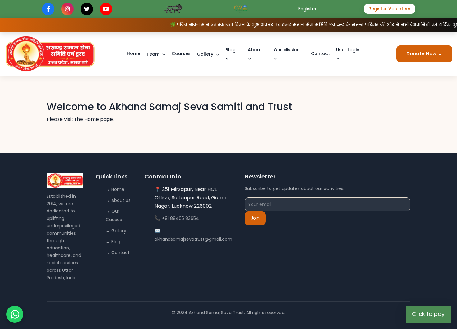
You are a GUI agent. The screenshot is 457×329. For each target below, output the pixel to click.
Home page (98, 119)
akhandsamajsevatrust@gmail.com (193, 239)
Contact (320, 53)
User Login (347, 50)
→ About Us (118, 200)
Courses (181, 53)
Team (152, 54)
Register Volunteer (389, 9)
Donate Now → (424, 53)
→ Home (115, 189)
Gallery (205, 54)
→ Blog (113, 242)
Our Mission (287, 50)
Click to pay (428, 314)
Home (133, 53)
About (255, 50)
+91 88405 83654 (180, 218)
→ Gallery (116, 231)
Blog (230, 50)
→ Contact (118, 252)
